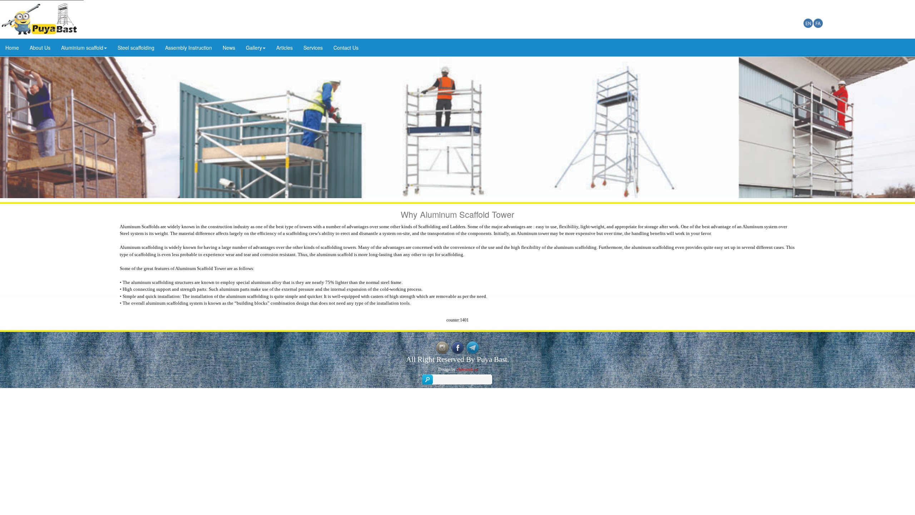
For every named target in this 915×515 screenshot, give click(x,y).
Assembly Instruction (188, 47)
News (229, 47)
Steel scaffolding (136, 47)
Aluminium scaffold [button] (82, 47)
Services (313, 47)
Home (12, 47)
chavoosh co (467, 369)
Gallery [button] (254, 47)
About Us (40, 47)
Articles (284, 47)
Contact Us (345, 47)
